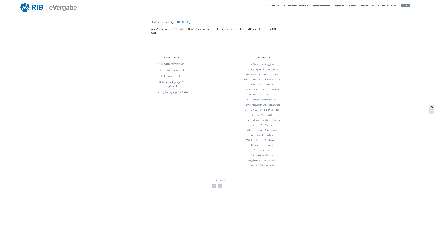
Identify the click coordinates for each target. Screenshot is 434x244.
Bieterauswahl (250, 79)
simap (254, 125)
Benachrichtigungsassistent (258, 74)
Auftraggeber (268, 64)
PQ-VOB (253, 109)
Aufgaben (254, 64)
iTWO (261, 94)
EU (261, 84)
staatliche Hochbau (253, 130)
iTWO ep (271, 94)
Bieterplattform (266, 79)
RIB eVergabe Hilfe (172, 76)
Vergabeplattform (262, 150)
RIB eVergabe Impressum (172, 63)
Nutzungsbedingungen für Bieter (172, 92)
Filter (264, 89)
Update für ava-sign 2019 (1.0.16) (170, 22)
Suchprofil (270, 135)
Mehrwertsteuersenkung (255, 104)
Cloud (278, 79)
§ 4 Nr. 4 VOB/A (256, 165)
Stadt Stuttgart (256, 135)
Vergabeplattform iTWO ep (262, 155)
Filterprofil (274, 89)
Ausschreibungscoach (254, 69)
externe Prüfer (252, 89)
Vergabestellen (254, 160)
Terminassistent (272, 140)
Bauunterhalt (273, 69)
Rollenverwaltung (251, 119)
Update (270, 145)
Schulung (266, 119)
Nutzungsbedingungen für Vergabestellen (172, 84)
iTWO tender (253, 99)
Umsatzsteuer (257, 145)
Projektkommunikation (270, 109)
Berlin (275, 74)
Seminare (277, 119)
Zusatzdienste (270, 160)
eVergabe (270, 84)
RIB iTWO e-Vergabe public (262, 114)
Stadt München (272, 130)
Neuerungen (274, 104)
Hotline (252, 94)
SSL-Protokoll (266, 125)
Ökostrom (270, 165)
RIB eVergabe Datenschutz (172, 69)
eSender (253, 84)
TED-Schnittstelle (254, 140)
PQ (245, 109)
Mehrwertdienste (269, 99)
